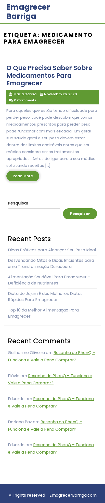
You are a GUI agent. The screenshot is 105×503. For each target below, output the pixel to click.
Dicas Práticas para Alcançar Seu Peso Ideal (52, 250)
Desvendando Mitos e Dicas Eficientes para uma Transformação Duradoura (51, 263)
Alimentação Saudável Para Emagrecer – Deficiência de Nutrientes (49, 280)
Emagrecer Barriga (28, 12)
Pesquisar (18, 203)
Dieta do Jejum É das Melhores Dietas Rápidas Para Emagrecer (45, 297)
